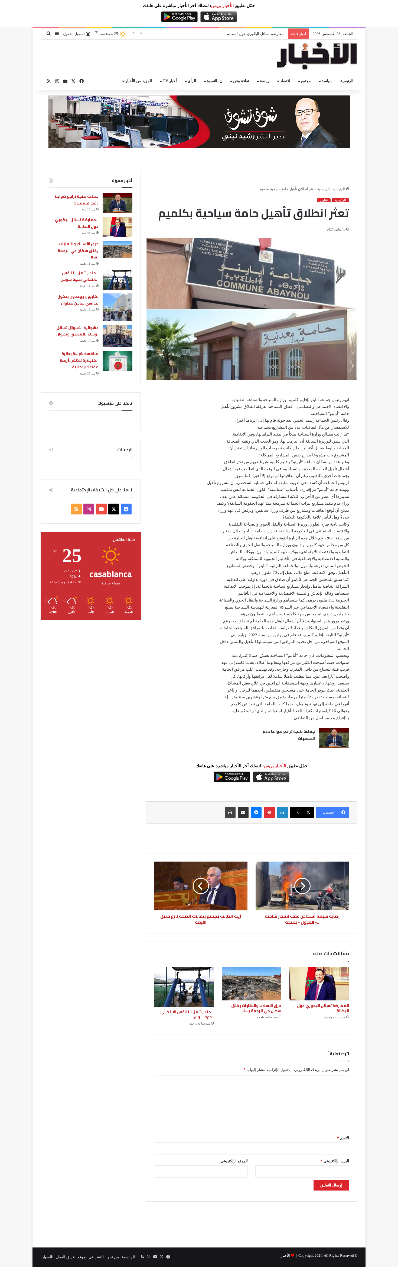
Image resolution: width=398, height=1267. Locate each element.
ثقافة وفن (241, 81)
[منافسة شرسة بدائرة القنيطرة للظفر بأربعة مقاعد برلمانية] (117, 360)
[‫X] (113, 509)
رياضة (264, 81)
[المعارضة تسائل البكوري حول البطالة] (319, 983)
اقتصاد (285, 81)
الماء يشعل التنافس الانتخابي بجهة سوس (187, 1014)
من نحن (112, 1257)
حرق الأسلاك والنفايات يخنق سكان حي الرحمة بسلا (245, 34)
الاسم (343, 1138)
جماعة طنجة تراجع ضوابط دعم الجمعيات (76, 200)
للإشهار (47, 1257)
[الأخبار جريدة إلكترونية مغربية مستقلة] (316, 56)
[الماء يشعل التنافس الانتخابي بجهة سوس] (184, 987)
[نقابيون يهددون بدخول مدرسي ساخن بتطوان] (117, 307)
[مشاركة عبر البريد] (243, 812)
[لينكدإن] (282, 812)
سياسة (327, 81)
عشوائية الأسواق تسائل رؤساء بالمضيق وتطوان (77, 331)
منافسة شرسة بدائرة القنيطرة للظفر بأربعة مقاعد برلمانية (79, 360)
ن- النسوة (214, 81)
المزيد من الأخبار (138, 81)
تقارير (324, 200)
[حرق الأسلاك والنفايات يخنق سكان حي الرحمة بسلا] (251, 983)
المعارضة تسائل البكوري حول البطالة (323, 1008)
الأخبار (285, 1255)
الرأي (192, 81)
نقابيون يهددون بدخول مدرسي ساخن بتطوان (78, 300)
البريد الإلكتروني (335, 1161)
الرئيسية (346, 81)
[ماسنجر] (256, 812)
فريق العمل (65, 1257)
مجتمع (306, 81)
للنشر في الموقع (90, 1257)
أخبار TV (170, 81)
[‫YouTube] (101, 509)
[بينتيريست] (269, 812)
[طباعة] (230, 812)
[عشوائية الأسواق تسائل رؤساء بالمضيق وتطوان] (117, 336)
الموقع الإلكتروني (234, 1161)
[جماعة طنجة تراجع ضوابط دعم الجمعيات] (334, 738)
